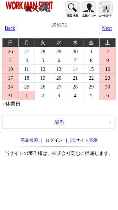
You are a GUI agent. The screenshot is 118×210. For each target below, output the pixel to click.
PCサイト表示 (84, 140)
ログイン (54, 140)
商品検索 (29, 140)
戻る (59, 122)
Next (107, 28)
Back (10, 28)
